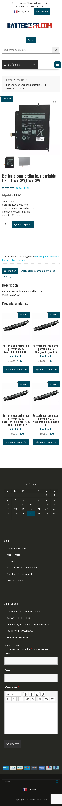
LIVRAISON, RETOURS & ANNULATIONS (28, 624)
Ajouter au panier (23, 224)
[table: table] (40, 699)
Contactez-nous (15, 580)
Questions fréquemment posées (23, 573)
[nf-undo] (46, 699)
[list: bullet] (14, 699)
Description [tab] (9, 270)
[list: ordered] (8, 699)
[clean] (42, 694)
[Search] (55, 50)
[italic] (31, 694)
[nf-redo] (52, 699)
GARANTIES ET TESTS (18, 617)
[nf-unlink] (33, 699)
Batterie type (18, 260)
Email (9, 670)
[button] (57, 64)
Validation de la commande (24, 567)
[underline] (37, 694)
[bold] (25, 694)
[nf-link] (27, 699)
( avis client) (22, 187)
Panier (13, 561)
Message (11, 687)
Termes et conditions (18, 637)
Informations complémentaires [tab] (37, 270)
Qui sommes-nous (16, 548)
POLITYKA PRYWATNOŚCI (20, 630)
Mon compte (42, 11)
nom (7, 653)
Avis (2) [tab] (7, 276)
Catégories (14, 64)
